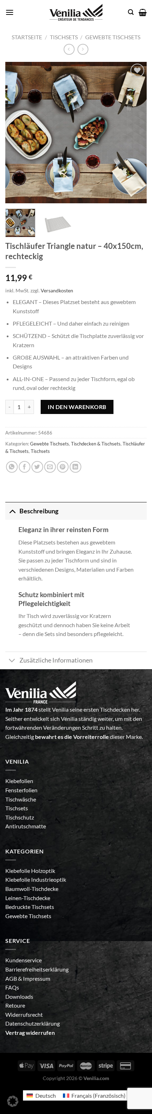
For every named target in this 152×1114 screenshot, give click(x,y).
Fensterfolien (21, 790)
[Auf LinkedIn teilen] (75, 467)
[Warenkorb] (143, 12)
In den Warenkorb (77, 406)
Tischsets (64, 37)
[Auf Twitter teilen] (37, 467)
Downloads (19, 996)
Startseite (27, 37)
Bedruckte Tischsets (29, 906)
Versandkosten (57, 290)
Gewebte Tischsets (112, 37)
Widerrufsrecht (24, 1014)
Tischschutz (19, 817)
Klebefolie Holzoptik (30, 870)
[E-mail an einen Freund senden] (50, 467)
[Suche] (131, 12)
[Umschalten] (12, 511)
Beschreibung (38, 511)
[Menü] (9, 12)
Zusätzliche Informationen (56, 660)
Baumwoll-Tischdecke (31, 888)
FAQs (12, 987)
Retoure (15, 1005)
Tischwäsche (20, 799)
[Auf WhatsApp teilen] (12, 467)
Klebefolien (19, 780)
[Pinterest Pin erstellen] (63, 467)
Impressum (36, 978)
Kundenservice (23, 960)
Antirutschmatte (25, 826)
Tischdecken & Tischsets (96, 444)
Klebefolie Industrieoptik (35, 879)
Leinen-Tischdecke (27, 897)
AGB (11, 978)
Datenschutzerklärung (32, 1023)
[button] (12, 1101)
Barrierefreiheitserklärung (37, 969)
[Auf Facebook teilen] (24, 467)
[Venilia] (76, 12)
